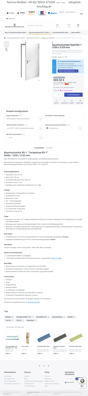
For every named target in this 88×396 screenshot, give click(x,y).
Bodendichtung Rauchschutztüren (56, 125)
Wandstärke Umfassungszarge (55, 115)
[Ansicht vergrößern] (30, 61)
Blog (81, 13)
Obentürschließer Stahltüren (15, 125)
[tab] (39, 148)
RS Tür (37, 299)
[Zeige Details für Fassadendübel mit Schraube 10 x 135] (12, 338)
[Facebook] (40, 366)
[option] (6, 44)
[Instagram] (44, 366)
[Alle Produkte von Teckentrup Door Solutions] (52, 42)
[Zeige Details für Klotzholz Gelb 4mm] (76, 338)
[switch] (82, 386)
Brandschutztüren (33, 302)
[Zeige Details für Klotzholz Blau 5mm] (44, 338)
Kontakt (61, 12)
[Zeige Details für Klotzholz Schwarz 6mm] (60, 338)
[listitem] (30, 61)
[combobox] (40, 25)
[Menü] (85, 379)
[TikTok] (48, 366)
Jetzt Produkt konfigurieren (67, 71)
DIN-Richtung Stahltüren (14, 134)
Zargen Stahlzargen (12, 115)
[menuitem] (16, 33)
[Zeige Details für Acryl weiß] (28, 338)
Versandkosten (7, 393)
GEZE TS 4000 (56, 258)
